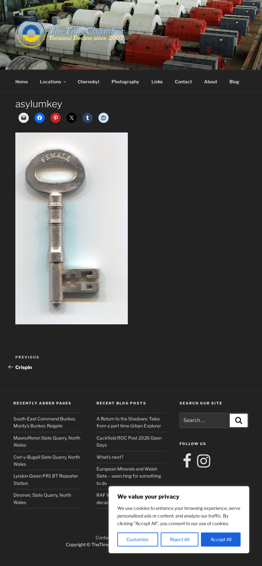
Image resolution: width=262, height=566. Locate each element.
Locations (50, 81)
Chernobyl (88, 81)
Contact (183, 81)
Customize (138, 539)
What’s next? (109, 457)
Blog (234, 81)
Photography (125, 81)
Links (157, 81)
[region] (179, 519)
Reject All (179, 539)
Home (21, 81)
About (210, 81)
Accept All (221, 539)
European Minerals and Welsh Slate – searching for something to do (128, 476)
